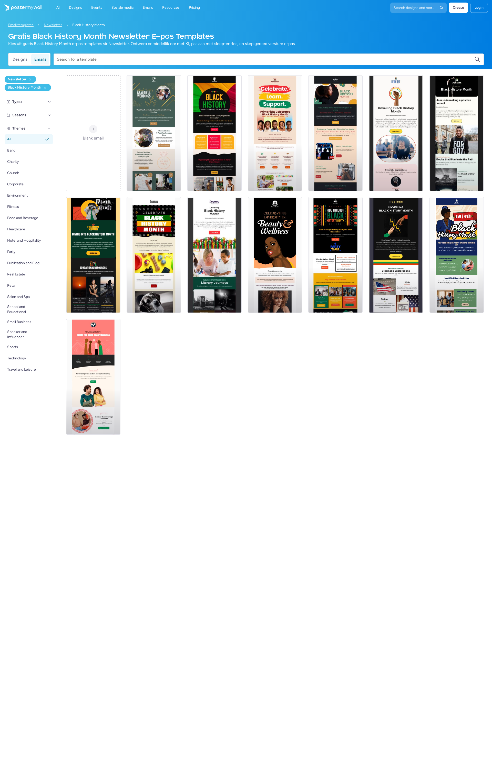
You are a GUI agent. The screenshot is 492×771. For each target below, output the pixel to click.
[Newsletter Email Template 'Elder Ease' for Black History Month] (456, 255)
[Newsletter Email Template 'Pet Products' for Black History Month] (154, 255)
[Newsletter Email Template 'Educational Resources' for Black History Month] (456, 133)
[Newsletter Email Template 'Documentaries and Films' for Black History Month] (396, 255)
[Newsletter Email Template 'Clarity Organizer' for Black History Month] (214, 133)
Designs (20, 59)
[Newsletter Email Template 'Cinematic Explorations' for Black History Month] (396, 133)
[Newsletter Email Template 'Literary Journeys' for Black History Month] (214, 255)
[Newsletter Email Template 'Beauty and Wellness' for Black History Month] (275, 255)
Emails (40, 59)
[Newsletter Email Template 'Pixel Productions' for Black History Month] (335, 133)
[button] (49, 102)
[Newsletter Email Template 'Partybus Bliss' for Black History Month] (335, 255)
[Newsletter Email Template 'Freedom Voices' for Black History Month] (93, 255)
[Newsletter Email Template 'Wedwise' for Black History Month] (154, 133)
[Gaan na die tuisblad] (21, 8)
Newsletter (53, 25)
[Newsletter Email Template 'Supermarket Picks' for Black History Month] (275, 133)
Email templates (21, 25)
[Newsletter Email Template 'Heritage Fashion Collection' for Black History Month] (93, 377)
